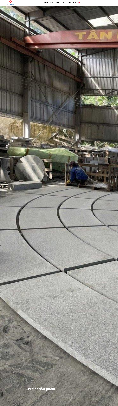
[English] (78, 2)
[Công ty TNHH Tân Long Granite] (13, 3)
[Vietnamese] (80, 2)
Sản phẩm (51, 2)
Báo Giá (58, 2)
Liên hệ (74, 2)
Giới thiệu (45, 2)
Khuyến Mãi (63, 2)
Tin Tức (69, 2)
